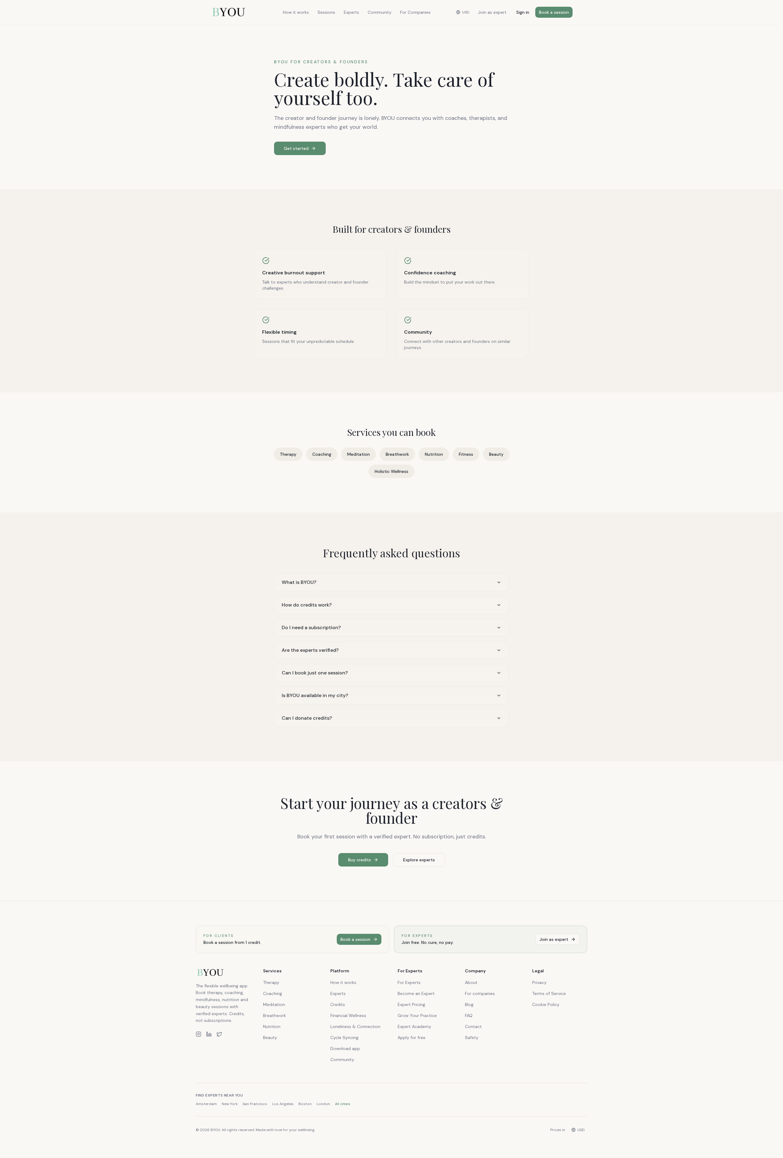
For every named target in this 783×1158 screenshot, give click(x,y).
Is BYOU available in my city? (315, 695)
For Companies (415, 12)
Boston (305, 1103)
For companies (480, 993)
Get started (296, 148)
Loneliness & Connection (355, 1026)
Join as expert (492, 12)
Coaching (321, 454)
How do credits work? (307, 605)
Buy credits (359, 860)
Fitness (466, 454)
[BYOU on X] (219, 1034)
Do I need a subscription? (311, 627)
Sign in (522, 12)
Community (380, 12)
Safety (471, 1037)
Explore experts (419, 860)
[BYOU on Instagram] (198, 1034)
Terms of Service (549, 993)
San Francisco (255, 1103)
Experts (351, 12)
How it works (296, 12)
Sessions (326, 12)
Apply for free (411, 1037)
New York (230, 1103)
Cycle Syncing (344, 1037)
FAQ (469, 1015)
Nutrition (434, 454)
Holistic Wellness (391, 471)
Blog (469, 1004)
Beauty (496, 454)
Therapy (288, 454)
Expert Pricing (411, 1004)
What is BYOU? (299, 582)
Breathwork (397, 454)
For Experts (409, 982)
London (323, 1103)
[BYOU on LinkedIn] (209, 1034)
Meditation (358, 454)
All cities (342, 1103)
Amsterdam (206, 1103)
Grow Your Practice (417, 1015)
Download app (345, 1048)
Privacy (539, 982)
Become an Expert (416, 993)
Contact (473, 1026)
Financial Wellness (348, 1015)
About (471, 982)
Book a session (554, 12)
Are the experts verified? (310, 650)
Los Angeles (283, 1103)
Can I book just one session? (315, 673)
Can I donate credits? (307, 718)
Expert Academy (414, 1026)
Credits (337, 1004)
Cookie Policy (545, 1004)
